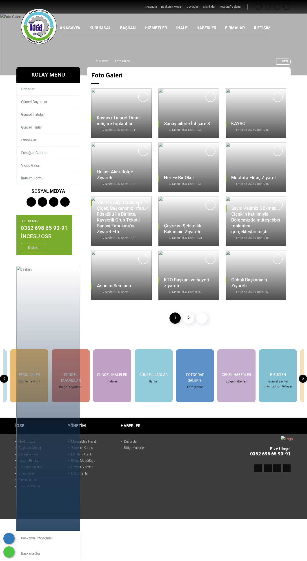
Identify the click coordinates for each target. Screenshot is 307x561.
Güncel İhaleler (32, 114)
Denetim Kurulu (82, 454)
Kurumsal (102, 61)
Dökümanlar (80, 473)
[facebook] (259, 6)
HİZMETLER (156, 27)
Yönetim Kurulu (82, 448)
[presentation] (4, 379)
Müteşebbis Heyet (83, 441)
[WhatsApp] (9, 552)
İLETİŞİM (262, 27)
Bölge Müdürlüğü (83, 460)
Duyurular (193, 6)
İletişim (33, 248)
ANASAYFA (70, 27)
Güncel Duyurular (34, 102)
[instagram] (277, 6)
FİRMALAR (235, 27)
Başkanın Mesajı (172, 6)
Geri (285, 61)
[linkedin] (286, 6)
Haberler (28, 89)
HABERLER (206, 27)
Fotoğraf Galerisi (230, 6)
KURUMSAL (100, 27)
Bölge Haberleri (134, 448)
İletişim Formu (32, 178)
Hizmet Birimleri (82, 467)
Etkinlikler (209, 6)
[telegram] (268, 6)
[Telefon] (9, 538)
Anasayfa (151, 6)
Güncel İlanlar (31, 127)
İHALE (181, 27)
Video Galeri (30, 165)
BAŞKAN (128, 27)
